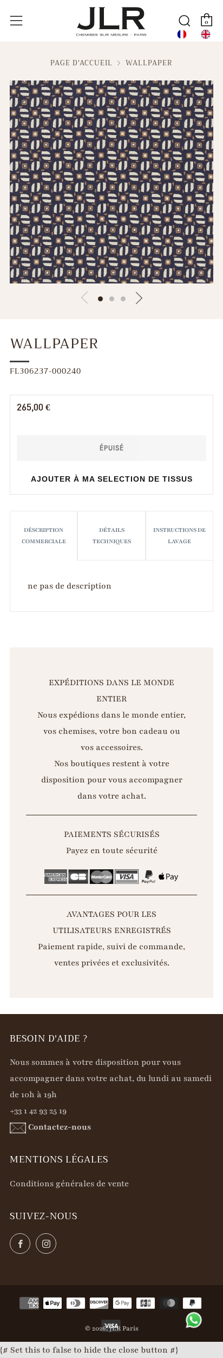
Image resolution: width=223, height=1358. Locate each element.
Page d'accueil (81, 63)
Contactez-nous (59, 1126)
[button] (100, 298)
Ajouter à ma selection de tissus (112, 479)
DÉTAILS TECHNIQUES (112, 535)
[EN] (206, 34)
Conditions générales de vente (69, 1183)
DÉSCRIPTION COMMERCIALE (44, 535)
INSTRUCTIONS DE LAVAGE (179, 535)
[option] (206, 34)
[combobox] (182, 34)
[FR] (182, 34)
